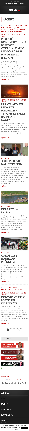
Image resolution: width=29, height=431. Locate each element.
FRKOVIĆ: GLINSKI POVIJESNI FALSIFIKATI (13, 300)
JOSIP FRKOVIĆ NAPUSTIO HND (11, 162)
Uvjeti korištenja (6, 409)
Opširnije (4, 79)
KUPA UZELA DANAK (9, 211)
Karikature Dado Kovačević (14, 383)
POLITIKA (5, 158)
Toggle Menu (14, 2)
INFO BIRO (5, 207)
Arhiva (3, 398)
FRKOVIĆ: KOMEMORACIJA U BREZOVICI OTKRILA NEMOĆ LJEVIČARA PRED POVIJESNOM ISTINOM (13, 48)
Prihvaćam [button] (24, 427)
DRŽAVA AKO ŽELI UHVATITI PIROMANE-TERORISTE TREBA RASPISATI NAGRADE (13, 112)
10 (20, 329)
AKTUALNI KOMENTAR (10, 35)
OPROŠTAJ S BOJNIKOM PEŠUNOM (9, 258)
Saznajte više (14, 429)
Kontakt (3, 422)
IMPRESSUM (5, 420)
